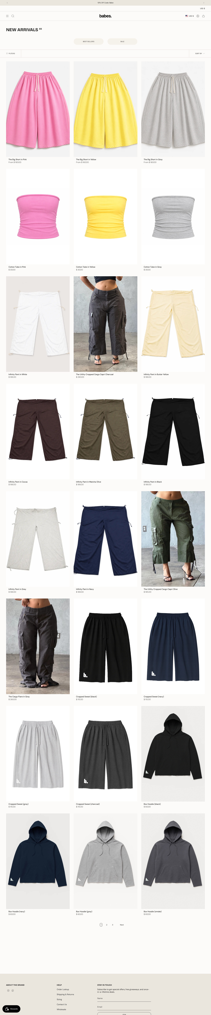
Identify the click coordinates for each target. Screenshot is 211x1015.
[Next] (204, 3)
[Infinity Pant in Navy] (105, 539)
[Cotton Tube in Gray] (173, 216)
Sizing (59, 999)
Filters (12, 53)
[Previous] (7, 3)
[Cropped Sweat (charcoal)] (105, 754)
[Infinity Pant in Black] (173, 431)
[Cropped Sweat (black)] (105, 646)
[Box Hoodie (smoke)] (173, 861)
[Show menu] (7, 16)
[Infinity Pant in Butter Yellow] (173, 324)
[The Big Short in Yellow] (105, 109)
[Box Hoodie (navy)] (38, 861)
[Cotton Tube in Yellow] (105, 216)
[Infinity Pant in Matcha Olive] (105, 431)
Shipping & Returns (65, 994)
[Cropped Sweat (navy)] (173, 646)
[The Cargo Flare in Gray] (38, 646)
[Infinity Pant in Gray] (38, 539)
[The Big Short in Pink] (38, 109)
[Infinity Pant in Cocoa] (38, 431)
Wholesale (61, 1009)
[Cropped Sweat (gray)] (38, 754)
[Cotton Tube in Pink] (38, 216)
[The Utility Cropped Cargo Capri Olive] (173, 539)
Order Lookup (63, 989)
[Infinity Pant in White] (38, 324)
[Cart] (203, 16)
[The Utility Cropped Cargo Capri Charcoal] (105, 324)
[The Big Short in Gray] (173, 109)
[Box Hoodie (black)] (173, 754)
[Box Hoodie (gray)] (105, 861)
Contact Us (62, 1004)
